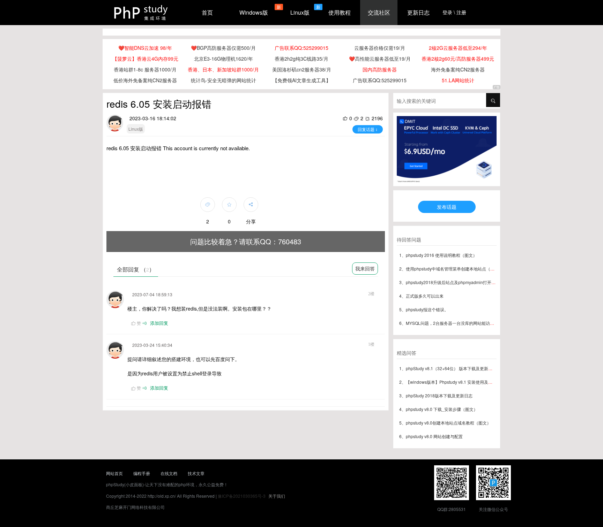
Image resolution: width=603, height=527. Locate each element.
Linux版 (300, 12)
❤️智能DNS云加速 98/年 (145, 47)
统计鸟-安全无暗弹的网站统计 (223, 80)
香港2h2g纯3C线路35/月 (301, 58)
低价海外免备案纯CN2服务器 (145, 80)
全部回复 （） (136, 269)
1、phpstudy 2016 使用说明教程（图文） (438, 255)
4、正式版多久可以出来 (421, 296)
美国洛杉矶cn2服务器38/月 (301, 69)
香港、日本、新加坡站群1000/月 (223, 69)
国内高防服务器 (380, 69)
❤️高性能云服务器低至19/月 (380, 58)
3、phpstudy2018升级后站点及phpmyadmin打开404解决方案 (457, 282)
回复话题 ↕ (368, 129)
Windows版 (253, 12)
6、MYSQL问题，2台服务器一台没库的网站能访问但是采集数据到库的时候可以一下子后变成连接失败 (494, 323)
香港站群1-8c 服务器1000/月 (145, 69)
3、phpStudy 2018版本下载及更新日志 (435, 395)
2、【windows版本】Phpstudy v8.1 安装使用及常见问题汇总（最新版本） (468, 382)
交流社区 (379, 12)
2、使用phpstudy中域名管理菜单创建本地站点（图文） (451, 269)
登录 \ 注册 (454, 12)
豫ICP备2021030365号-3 (242, 496)
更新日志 (418, 12)
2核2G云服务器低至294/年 (458, 47)
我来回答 (365, 268)
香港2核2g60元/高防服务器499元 (458, 58)
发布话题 (446, 206)
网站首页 (114, 473)
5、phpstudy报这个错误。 (423, 309)
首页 (207, 12)
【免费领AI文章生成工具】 (302, 80)
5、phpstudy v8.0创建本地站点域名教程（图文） (445, 423)
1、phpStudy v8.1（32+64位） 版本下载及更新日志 (448, 368)
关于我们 (276, 496)
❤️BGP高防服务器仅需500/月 (223, 47)
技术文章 (196, 473)
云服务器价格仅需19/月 (379, 47)
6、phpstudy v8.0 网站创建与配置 (431, 436)
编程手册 (141, 473)
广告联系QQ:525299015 (301, 47)
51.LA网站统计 (458, 80)
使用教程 (339, 12)
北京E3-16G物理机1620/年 (223, 58)
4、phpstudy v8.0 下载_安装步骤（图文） (438, 409)
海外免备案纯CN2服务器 (458, 69)
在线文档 (169, 473)
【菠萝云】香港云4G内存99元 (145, 58)
